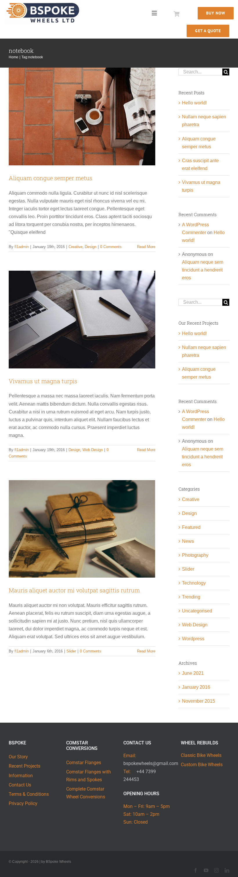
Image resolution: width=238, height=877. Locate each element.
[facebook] (195, 870)
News (188, 541)
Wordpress (193, 638)
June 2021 (193, 673)
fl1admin (22, 247)
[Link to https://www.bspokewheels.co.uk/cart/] (176, 14)
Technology (194, 583)
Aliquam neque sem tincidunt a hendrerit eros (202, 270)
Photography (195, 555)
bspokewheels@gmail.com (150, 763)
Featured (191, 527)
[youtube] (206, 870)
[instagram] (216, 870)
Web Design (92, 450)
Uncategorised (197, 610)
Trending (191, 596)
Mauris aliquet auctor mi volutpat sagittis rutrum (74, 590)
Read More (146, 247)
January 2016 (196, 687)
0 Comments (111, 247)
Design (90, 247)
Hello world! (194, 102)
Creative (75, 247)
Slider (71, 651)
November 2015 (198, 701)
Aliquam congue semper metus (50, 178)
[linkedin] (227, 870)
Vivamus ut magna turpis (43, 381)
